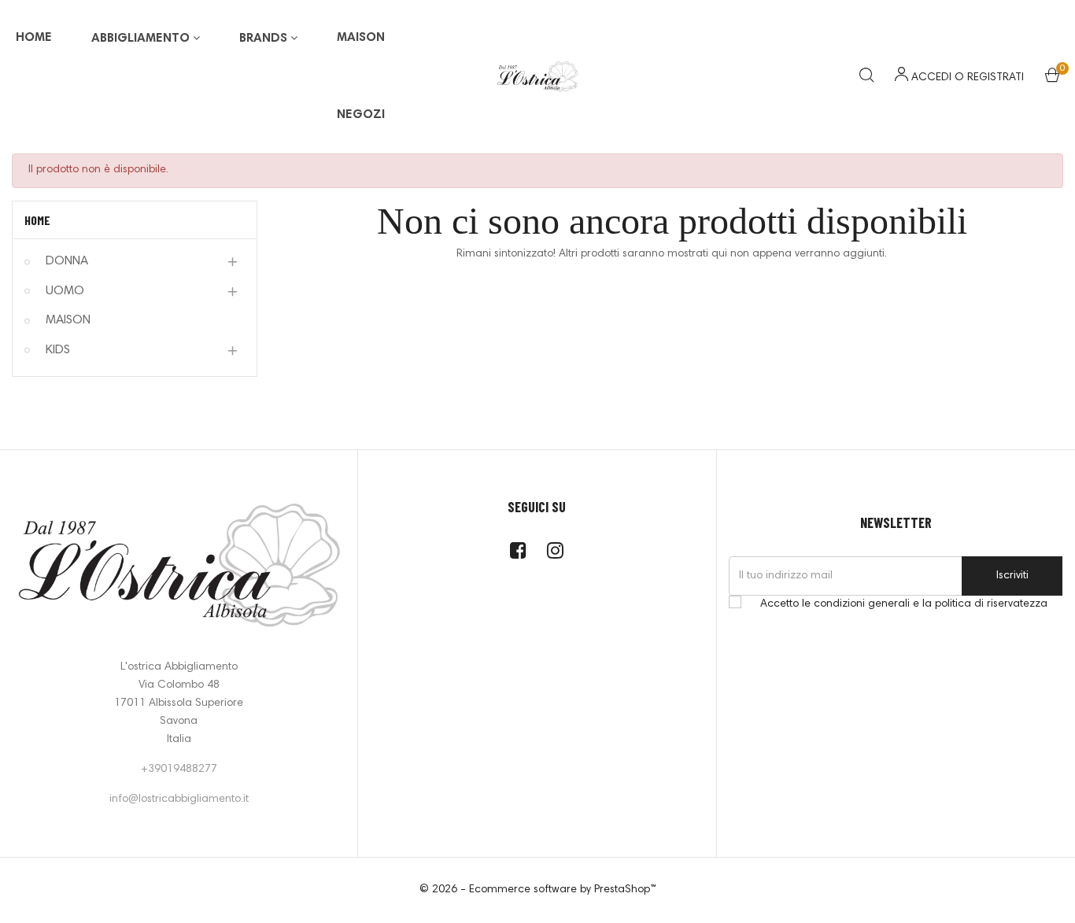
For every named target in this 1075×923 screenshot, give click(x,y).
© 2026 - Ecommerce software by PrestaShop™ (537, 889)
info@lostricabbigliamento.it (179, 799)
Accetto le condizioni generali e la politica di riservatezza (903, 604)
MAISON (68, 320)
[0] (1052, 78)
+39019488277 (179, 769)
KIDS (58, 350)
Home (37, 219)
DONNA (67, 261)
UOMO (65, 291)
